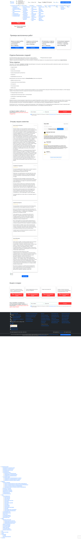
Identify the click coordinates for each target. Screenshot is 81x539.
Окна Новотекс (7, 498)
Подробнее (17, 47)
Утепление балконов (45, 325)
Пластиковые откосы (55, 321)
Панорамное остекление (45, 319)
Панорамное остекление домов (31, 313)
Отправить (65, 111)
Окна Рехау (6, 501)
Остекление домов (14, 5)
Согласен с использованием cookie (65, 334)
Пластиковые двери (65, 316)
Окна (31, 5)
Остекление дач (15, 13)
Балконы (23, 5)
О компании (61, 5)
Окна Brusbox (7, 506)
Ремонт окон (33, 13)
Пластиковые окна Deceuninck (10, 510)
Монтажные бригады (7, 536)
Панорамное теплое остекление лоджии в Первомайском (15, 486)
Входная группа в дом (66, 313)
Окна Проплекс (7, 497)
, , (17, 317)
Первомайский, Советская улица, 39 (21, 1)
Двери (38, 5)
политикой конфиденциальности (53, 334)
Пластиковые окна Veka (8, 500)
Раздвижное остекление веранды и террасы (12, 479)
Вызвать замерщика (65, 2)
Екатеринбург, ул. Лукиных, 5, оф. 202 (21, 3)
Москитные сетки (54, 322)
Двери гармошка (42, 15)
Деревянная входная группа (9, 523)
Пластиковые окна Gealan (9, 507)
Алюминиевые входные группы (10, 521)
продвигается (61, 332)
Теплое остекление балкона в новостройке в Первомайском (15, 483)
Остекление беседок (16, 14)
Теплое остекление (26, 6)
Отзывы (62, 6)
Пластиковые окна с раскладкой (10, 509)
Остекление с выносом (45, 318)
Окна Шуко (6, 503)
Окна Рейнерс (7, 505)
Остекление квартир (55, 319)
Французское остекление (7, 491)
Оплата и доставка (5, 532)
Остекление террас (16, 15)
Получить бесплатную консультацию (21, 27)
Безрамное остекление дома (31, 315)
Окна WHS (6, 508)
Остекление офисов (65, 321)
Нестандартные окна (55, 316)
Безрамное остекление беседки (10, 473)
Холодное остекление (45, 316)
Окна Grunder (7, 499)
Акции (3, 533)
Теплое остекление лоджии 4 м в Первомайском (13, 485)
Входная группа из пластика (9, 520)
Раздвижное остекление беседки (10, 475)
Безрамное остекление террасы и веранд (12, 480)
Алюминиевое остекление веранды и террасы (12, 477)
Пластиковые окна (54, 313)
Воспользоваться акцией (18, 295)
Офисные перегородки (66, 322)
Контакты (3, 537)
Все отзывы (25, 276)
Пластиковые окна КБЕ (8, 502)
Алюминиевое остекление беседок (10, 474)
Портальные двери (65, 318)
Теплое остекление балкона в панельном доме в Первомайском (16, 484)
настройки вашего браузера (43, 335)
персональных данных (52, 114)
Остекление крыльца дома (30, 316)
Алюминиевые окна (55, 315)
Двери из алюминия (65, 315)
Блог (2, 530)
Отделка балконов (26, 17)
